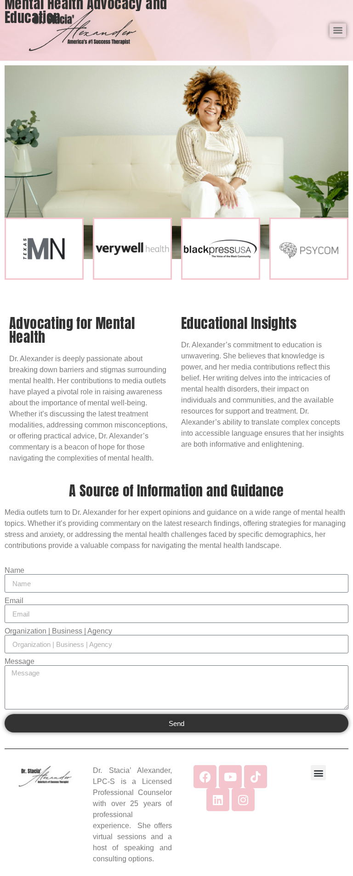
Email (14, 601)
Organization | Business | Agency (58, 631)
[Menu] (338, 30)
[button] (318, 772)
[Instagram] (243, 799)
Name (14, 570)
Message (19, 661)
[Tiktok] (255, 776)
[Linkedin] (217, 799)
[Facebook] (205, 776)
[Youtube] (230, 776)
